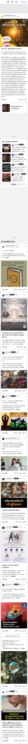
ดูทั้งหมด (14, 184)
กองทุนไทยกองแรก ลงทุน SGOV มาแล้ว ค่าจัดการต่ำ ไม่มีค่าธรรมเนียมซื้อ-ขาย (13, 335)
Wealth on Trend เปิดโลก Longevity (10, 566)
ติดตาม (15, 15)
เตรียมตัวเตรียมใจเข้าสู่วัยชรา (11, 510)
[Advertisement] (14, 9)
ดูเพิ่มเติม (13, 576)
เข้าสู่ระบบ (24, 2)
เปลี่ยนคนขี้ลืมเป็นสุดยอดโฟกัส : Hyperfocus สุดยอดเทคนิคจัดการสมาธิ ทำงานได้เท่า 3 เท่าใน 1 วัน (12, 725)
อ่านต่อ (7, 257)
